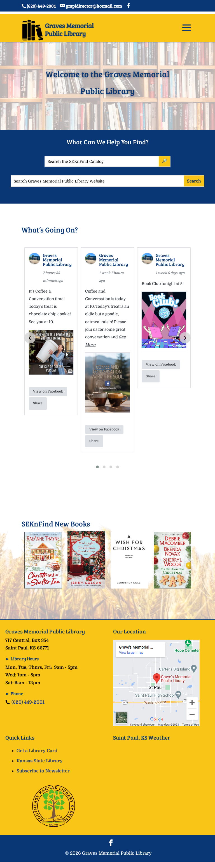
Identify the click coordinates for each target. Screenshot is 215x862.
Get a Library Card (37, 750)
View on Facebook (48, 391)
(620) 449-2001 (28, 702)
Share (38, 403)
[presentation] (30, 337)
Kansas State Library (40, 760)
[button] (97, 467)
